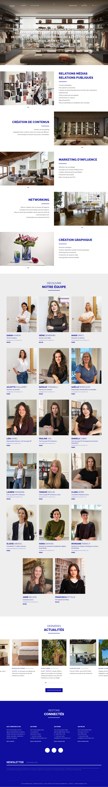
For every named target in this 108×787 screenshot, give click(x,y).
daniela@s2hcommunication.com (79, 445)
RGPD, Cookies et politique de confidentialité (56, 783)
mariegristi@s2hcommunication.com (80, 340)
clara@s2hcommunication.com (78, 496)
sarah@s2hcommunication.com (14, 340)
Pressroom (73, 5)
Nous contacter (35, 741)
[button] (27, 88)
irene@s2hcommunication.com (46, 340)
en (96, 5)
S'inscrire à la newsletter (54, 766)
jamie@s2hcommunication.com (30, 602)
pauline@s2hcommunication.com (47, 443)
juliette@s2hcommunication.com (14, 391)
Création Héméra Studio (81, 783)
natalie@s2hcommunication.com (47, 391)
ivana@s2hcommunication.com (46, 550)
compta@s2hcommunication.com (79, 391)
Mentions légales (38, 783)
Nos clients (11, 741)
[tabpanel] (27, 88)
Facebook (54, 750)
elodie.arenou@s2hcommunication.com (16, 548)
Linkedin (47, 750)
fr (93, 5)
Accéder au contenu (54, 48)
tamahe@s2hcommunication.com (47, 496)
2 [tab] (28, 187)
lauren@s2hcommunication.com (14, 496)
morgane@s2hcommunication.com (80, 550)
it (98, 5)
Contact (84, 5)
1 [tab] (80, 147)
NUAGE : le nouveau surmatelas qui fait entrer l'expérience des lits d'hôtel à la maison (23, 673)
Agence (12, 5)
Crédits (71, 783)
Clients (23, 5)
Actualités (35, 5)
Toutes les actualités (54, 690)
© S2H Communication (26, 783)
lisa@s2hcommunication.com (14, 443)
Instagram (60, 750)
